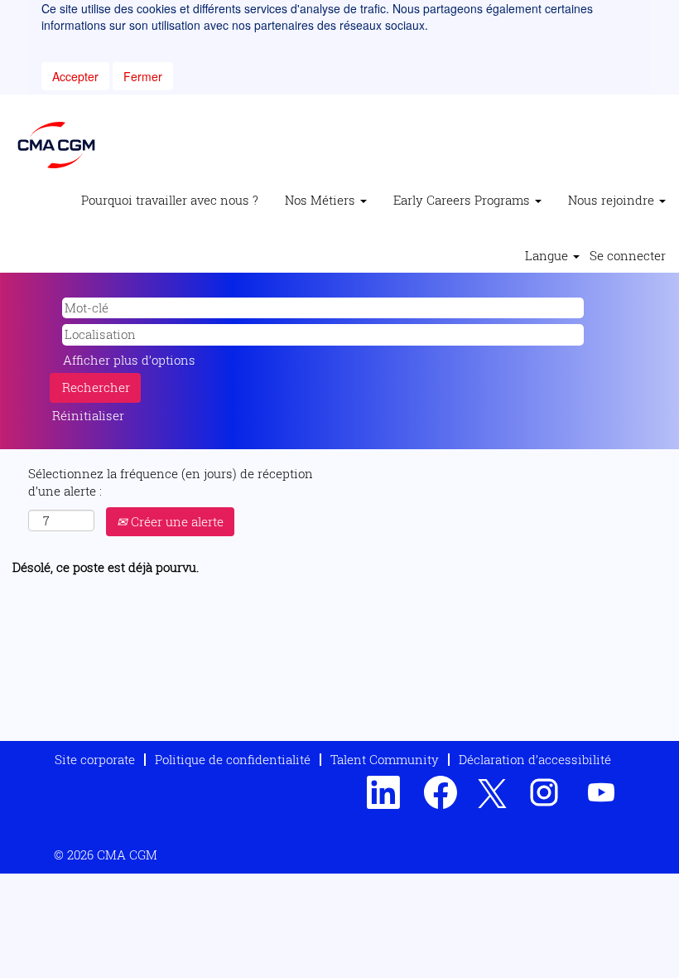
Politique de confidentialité (233, 759)
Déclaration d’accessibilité (535, 759)
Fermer (142, 76)
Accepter (75, 76)
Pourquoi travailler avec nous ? (169, 199)
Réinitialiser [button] (88, 415)
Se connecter (628, 256)
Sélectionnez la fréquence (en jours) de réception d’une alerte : (170, 482)
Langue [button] (548, 256)
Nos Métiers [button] (322, 199)
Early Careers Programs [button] (463, 199)
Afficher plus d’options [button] (129, 359)
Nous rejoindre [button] (612, 199)
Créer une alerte (176, 521)
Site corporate (95, 759)
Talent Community (384, 759)
